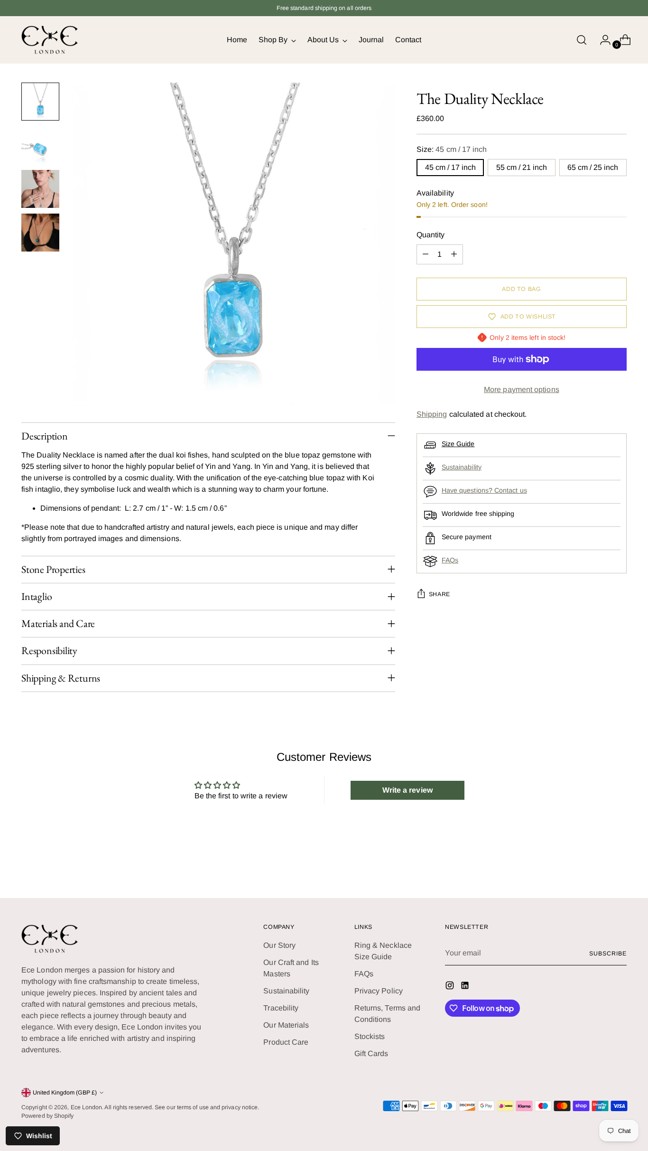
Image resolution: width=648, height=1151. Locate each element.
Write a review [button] (407, 790)
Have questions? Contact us (484, 490)
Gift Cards (371, 1053)
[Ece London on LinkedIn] (466, 987)
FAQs (450, 560)
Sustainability (461, 467)
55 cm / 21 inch (521, 167)
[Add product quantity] (454, 254)
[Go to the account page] (601, 39)
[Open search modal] (581, 39)
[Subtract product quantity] (425, 254)
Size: (452, 149)
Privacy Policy (378, 991)
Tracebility (280, 1008)
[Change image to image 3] (40, 189)
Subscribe (607, 953)
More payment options (521, 389)
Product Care (285, 1042)
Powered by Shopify (47, 1116)
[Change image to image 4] (40, 233)
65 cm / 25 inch (592, 167)
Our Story (279, 945)
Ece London (86, 1107)
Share (439, 594)
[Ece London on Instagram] (450, 987)
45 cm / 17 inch (450, 167)
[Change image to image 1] (40, 102)
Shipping (432, 414)
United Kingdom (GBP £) (65, 1092)
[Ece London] (49, 40)
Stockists (369, 1036)
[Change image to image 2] (40, 145)
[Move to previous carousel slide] (597, 866)
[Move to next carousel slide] (619, 865)
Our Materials (286, 1025)
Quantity (431, 235)
